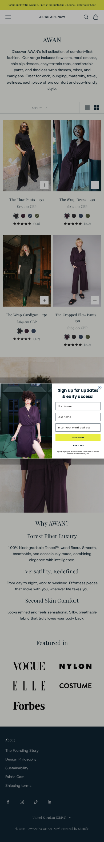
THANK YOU (78, 445)
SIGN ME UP (78, 437)
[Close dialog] (99, 387)
